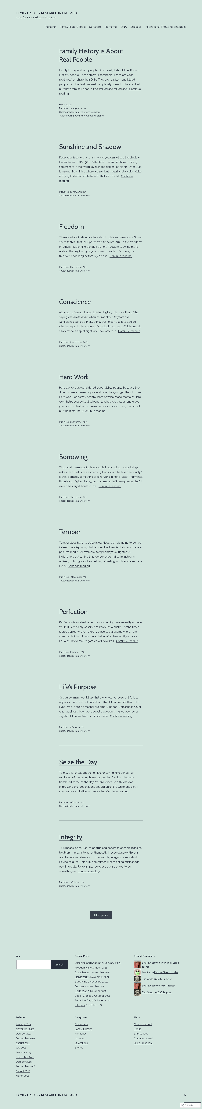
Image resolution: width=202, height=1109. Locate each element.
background (73, 115)
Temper (69, 532)
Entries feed (141, 1033)
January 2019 (23, 1052)
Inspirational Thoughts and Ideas (165, 26)
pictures (80, 1038)
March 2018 (22, 1075)
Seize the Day (78, 762)
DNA (124, 26)
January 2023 (23, 1024)
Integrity (70, 837)
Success (136, 26)
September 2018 (25, 1066)
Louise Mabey (149, 962)
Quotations (81, 1042)
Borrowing (73, 457)
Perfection (73, 612)
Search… (20, 956)
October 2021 (23, 1033)
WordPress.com (143, 1042)
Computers (81, 1024)
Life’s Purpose (78, 687)
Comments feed (143, 1038)
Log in (137, 1029)
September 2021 (25, 1038)
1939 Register (164, 978)
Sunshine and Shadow (90, 147)
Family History (82, 112)
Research (50, 26)
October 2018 (24, 1061)
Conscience (75, 302)
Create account (143, 1024)
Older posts (101, 915)
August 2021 (23, 1042)
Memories (110, 26)
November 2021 (25, 1029)
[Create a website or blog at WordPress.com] (185, 1095)
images (92, 115)
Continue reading (121, 256)
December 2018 (25, 1057)
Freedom (71, 226)
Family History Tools (73, 26)
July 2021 (21, 1047)
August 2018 (23, 1071)
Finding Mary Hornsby (166, 972)
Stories (100, 115)
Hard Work (74, 377)
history (84, 115)
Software (95, 26)
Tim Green (147, 978)
